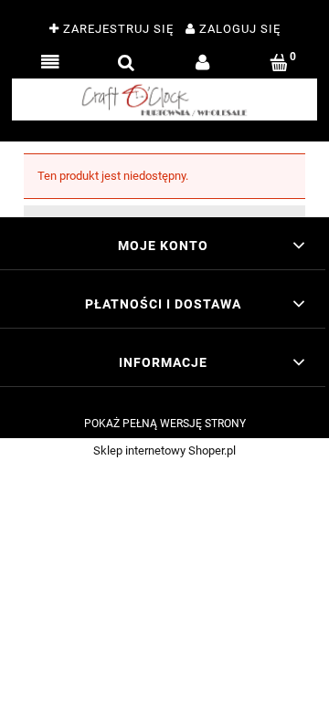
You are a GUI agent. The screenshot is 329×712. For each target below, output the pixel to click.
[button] (50, 63)
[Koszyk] (279, 63)
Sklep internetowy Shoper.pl (164, 450)
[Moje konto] (202, 63)
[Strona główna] (164, 99)
